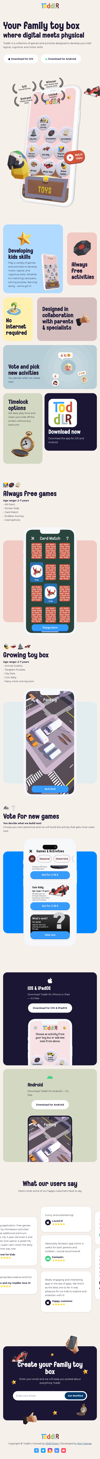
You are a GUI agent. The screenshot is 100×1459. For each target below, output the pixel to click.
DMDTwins (51, 1443)
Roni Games (84, 1443)
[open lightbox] (79, 156)
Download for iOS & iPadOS (50, 1008)
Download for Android (50, 1104)
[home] (50, 5)
